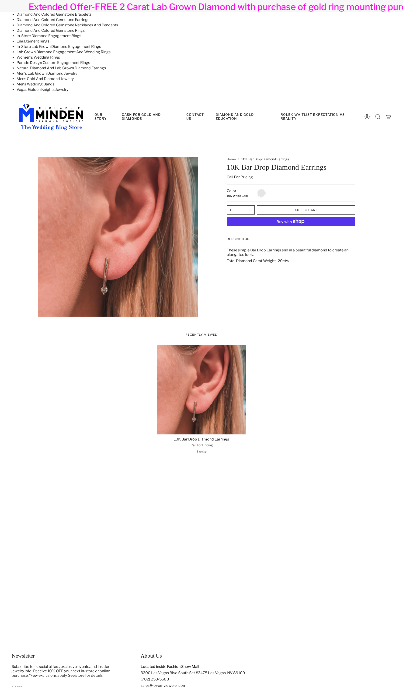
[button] (244, 116)
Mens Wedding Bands (35, 84)
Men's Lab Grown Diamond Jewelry (47, 73)
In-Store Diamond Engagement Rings (49, 36)
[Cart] (388, 116)
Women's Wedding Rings (38, 57)
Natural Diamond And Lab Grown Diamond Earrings (61, 68)
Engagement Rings (33, 41)
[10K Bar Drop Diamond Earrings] (201, 389)
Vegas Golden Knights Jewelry (42, 89)
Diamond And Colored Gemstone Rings (51, 30)
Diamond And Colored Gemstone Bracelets (54, 14)
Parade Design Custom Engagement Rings (53, 62)
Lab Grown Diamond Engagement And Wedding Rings (64, 52)
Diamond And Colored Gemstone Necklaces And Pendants (67, 25)
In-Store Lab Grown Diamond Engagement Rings (59, 46)
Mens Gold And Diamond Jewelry (45, 79)
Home (231, 159)
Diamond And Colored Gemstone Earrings (53, 20)
